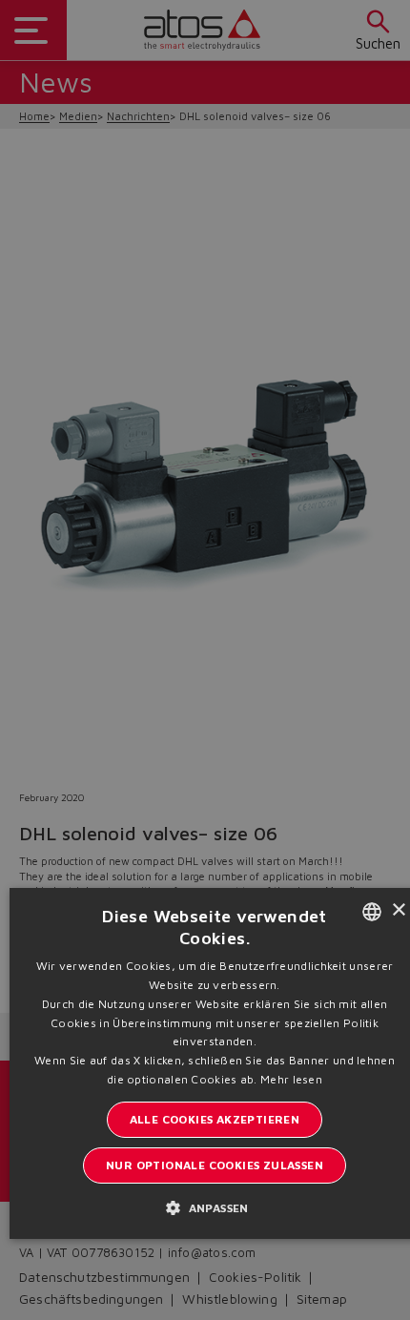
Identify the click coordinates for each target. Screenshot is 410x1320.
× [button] (398, 910)
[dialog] (205, 660)
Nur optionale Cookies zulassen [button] (214, 1165)
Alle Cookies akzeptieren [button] (215, 1119)
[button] (214, 1207)
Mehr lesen (291, 1079)
